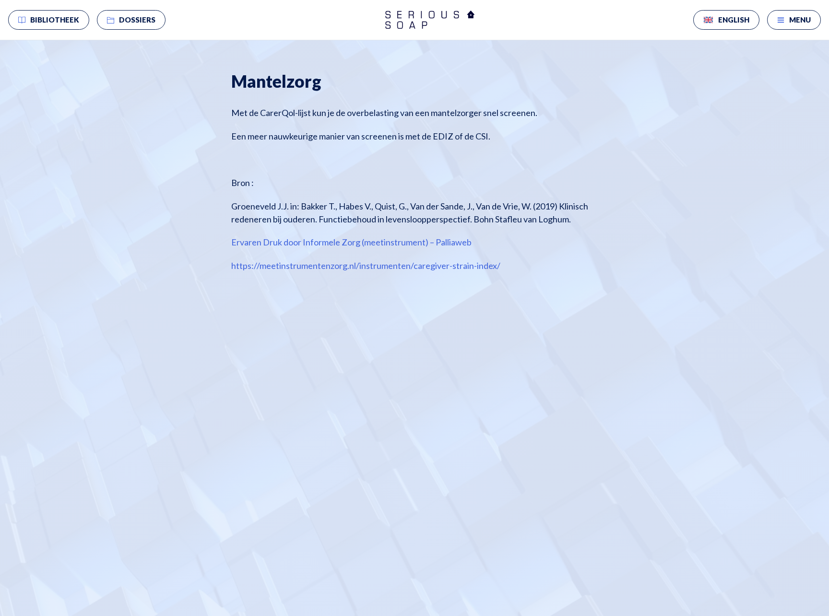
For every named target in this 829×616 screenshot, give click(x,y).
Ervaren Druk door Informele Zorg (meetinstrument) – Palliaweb (351, 242)
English (733, 19)
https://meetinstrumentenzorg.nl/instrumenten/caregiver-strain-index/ (365, 265)
